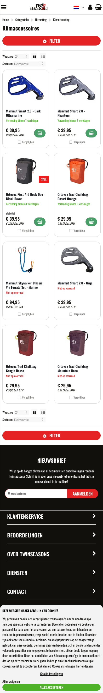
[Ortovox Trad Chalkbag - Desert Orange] (77, 171)
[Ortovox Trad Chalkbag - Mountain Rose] (77, 343)
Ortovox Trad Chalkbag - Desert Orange (73, 196)
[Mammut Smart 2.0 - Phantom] (77, 88)
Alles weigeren (11, 681)
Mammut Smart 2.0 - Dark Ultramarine (23, 113)
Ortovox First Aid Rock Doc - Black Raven (25, 196)
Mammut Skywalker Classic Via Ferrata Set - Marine (24, 285)
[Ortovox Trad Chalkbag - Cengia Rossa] (26, 343)
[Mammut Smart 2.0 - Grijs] (77, 260)
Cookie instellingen (51, 673)
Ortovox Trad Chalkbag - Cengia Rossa (22, 368)
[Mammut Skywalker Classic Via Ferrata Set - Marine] (26, 260)
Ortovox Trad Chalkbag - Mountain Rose (73, 368)
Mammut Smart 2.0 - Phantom (71, 113)
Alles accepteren (51, 687)
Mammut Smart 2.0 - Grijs (74, 282)
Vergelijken (28, 142)
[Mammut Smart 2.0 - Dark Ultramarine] (26, 88)
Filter (54, 41)
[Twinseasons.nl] (38, 8)
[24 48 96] (21, 56)
